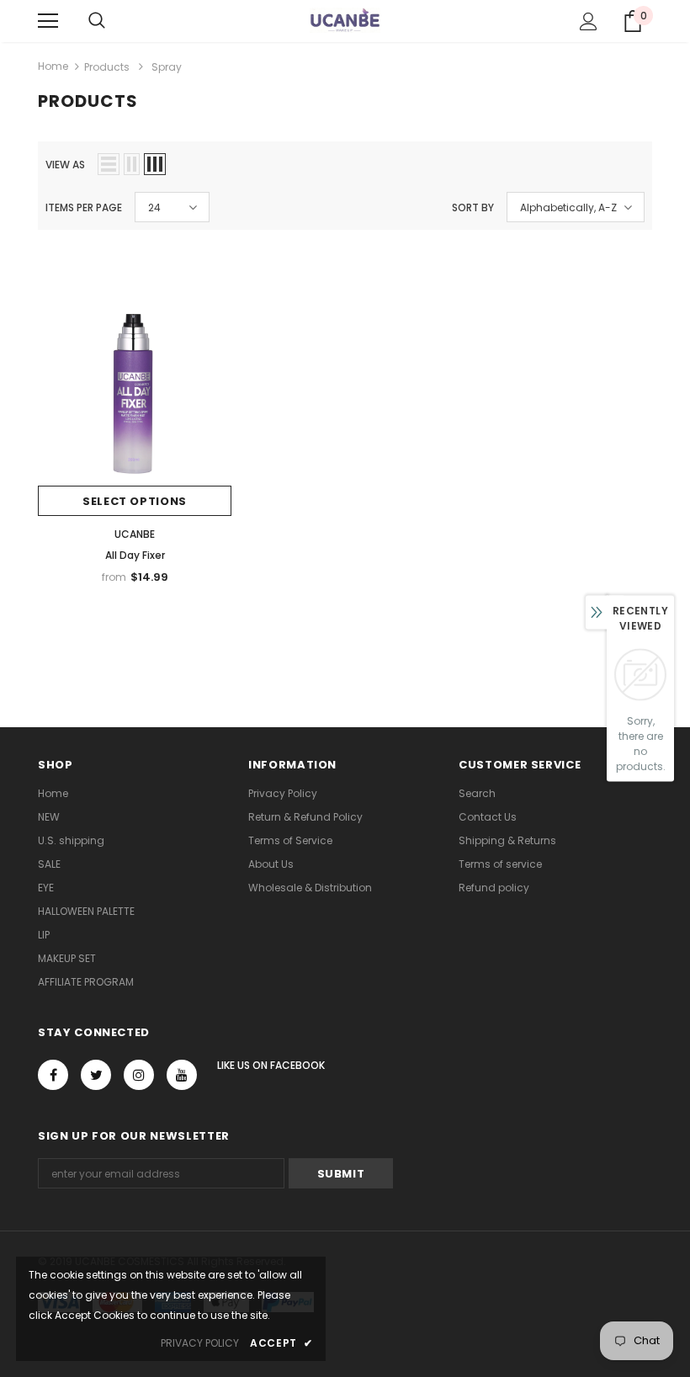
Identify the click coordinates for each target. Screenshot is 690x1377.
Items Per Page (83, 207)
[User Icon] (588, 21)
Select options (134, 501)
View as (65, 164)
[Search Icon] (96, 21)
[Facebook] (53, 1075)
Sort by (473, 207)
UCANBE (134, 534)
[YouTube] (182, 1075)
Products (107, 67)
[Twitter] (96, 1075)
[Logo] (345, 20)
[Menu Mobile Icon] (48, 21)
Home (53, 66)
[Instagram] (139, 1075)
